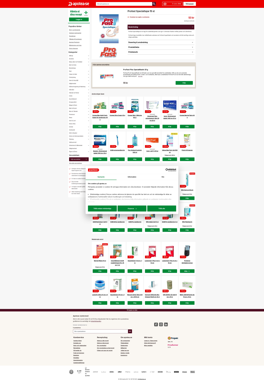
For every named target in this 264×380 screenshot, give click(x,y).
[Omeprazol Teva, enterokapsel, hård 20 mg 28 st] (152, 105)
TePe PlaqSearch (187, 222)
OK (130, 331)
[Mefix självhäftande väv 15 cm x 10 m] (187, 284)
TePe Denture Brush (187, 190)
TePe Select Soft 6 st (152, 222)
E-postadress (77, 327)
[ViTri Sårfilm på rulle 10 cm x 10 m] (169, 284)
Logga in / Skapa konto (150, 340)
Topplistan (72, 36)
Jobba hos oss (125, 350)
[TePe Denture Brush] (187, 180)
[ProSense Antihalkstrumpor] (187, 250)
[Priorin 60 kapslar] (187, 140)
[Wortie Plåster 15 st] (100, 250)
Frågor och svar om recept (104, 350)
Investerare (124, 355)
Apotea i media (125, 353)
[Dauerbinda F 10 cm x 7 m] (135, 250)
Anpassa (131, 208)
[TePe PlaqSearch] (187, 212)
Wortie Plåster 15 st (100, 261)
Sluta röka (72, 124)
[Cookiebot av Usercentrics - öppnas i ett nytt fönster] (167, 170)
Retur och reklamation (79, 345)
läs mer (140, 76)
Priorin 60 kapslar (187, 150)
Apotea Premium (74, 42)
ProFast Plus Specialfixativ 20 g (135, 70)
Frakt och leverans (78, 353)
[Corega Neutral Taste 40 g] (187, 105)
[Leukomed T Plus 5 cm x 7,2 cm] (152, 250)
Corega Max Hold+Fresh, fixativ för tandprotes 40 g (100, 118)
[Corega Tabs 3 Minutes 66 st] (135, 105)
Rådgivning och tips (75, 45)
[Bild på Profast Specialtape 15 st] (109, 28)
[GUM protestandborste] (117, 140)
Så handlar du (77, 350)
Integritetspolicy (78, 360)
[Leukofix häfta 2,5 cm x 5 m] (100, 284)
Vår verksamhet (125, 340)
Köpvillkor (76, 358)
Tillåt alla (162, 208)
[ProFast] (108, 52)
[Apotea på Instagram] (161, 324)
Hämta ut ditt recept (103, 340)
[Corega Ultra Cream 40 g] (117, 105)
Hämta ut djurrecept (103, 343)
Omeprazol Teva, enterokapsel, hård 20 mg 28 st (152, 118)
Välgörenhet (73, 148)
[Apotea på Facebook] (156, 324)
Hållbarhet (124, 348)
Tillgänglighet (124, 343)
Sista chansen (73, 48)
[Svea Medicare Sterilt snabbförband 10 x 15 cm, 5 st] (117, 250)
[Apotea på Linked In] (166, 324)
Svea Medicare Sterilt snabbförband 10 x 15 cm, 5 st (117, 263)
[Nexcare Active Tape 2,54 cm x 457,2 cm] (135, 284)
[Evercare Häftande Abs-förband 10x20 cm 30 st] (152, 284)
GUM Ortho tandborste (117, 222)
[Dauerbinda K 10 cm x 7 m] (117, 284)
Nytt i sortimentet (74, 30)
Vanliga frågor (77, 340)
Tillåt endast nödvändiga (102, 208)
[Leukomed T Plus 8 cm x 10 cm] (169, 250)
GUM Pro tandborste (134, 222)
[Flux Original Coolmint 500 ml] (135, 140)
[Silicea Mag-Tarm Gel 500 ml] (169, 140)
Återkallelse (76, 348)
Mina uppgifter (148, 345)
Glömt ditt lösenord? (150, 343)
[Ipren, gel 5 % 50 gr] (152, 140)
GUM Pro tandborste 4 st (169, 222)
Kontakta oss (77, 343)
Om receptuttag (101, 345)
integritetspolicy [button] (96, 321)
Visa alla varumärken (75, 163)
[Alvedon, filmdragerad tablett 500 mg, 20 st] (100, 140)
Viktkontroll (72, 142)
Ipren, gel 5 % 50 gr (152, 151)
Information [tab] (132, 177)
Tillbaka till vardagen (75, 39)
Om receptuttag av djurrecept (105, 348)
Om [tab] (163, 177)
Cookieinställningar (78, 363)
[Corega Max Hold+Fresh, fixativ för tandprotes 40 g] (100, 105)
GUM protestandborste (117, 150)
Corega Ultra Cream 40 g (117, 115)
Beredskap (72, 68)
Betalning (76, 355)
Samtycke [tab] (101, 177)
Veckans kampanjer (75, 33)
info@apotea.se (142, 379)
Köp (184, 83)
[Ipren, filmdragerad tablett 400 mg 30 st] (169, 105)
